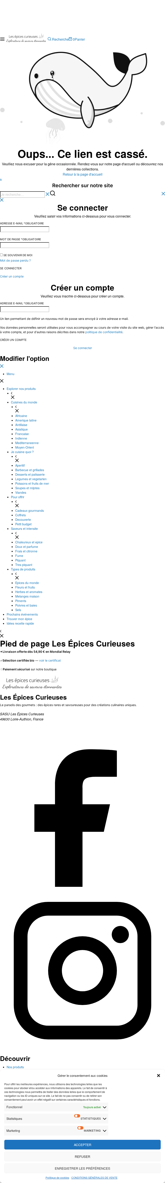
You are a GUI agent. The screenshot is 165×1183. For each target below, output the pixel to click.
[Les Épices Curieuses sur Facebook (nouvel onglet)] (82, 885)
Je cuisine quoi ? (22, 452)
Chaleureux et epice (29, 542)
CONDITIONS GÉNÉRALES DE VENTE (94, 1177)
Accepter (82, 1144)
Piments (20, 601)
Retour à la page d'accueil (82, 174)
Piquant (20, 560)
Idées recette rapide (20, 623)
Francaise (22, 434)
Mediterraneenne (27, 443)
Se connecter (10, 268)
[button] (158, 1075)
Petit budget (23, 524)
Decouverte (23, 519)
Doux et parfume (26, 546)
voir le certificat (50, 660)
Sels (18, 610)
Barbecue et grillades (29, 470)
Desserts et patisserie (30, 474)
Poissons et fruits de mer (32, 483)
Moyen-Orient (24, 447)
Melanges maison (27, 596)
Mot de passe (20, 239)
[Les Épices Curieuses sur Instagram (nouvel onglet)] (82, 1051)
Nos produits (15, 1067)
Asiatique (21, 429)
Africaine (21, 416)
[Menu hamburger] (2, 39)
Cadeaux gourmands (29, 510)
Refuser (82, 1156)
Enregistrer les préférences (82, 1168)
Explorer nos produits (21, 388)
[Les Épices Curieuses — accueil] (32, 684)
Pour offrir (17, 497)
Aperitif (20, 465)
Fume (19, 555)
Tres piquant (23, 564)
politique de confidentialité (103, 332)
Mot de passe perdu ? (15, 260)
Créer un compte (13, 340)
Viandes (20, 492)
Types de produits (23, 569)
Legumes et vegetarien (31, 479)
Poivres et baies (26, 605)
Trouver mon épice (19, 619)
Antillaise (21, 425)
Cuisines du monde (24, 402)
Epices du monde (27, 583)
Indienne (21, 438)
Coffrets (20, 515)
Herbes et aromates (28, 592)
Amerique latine (26, 420)
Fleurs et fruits (25, 587)
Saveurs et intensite (24, 528)
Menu (10, 374)
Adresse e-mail (22, 223)
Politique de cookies (57, 1177)
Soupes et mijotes (27, 488)
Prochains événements (22, 614)
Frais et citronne (26, 551)
